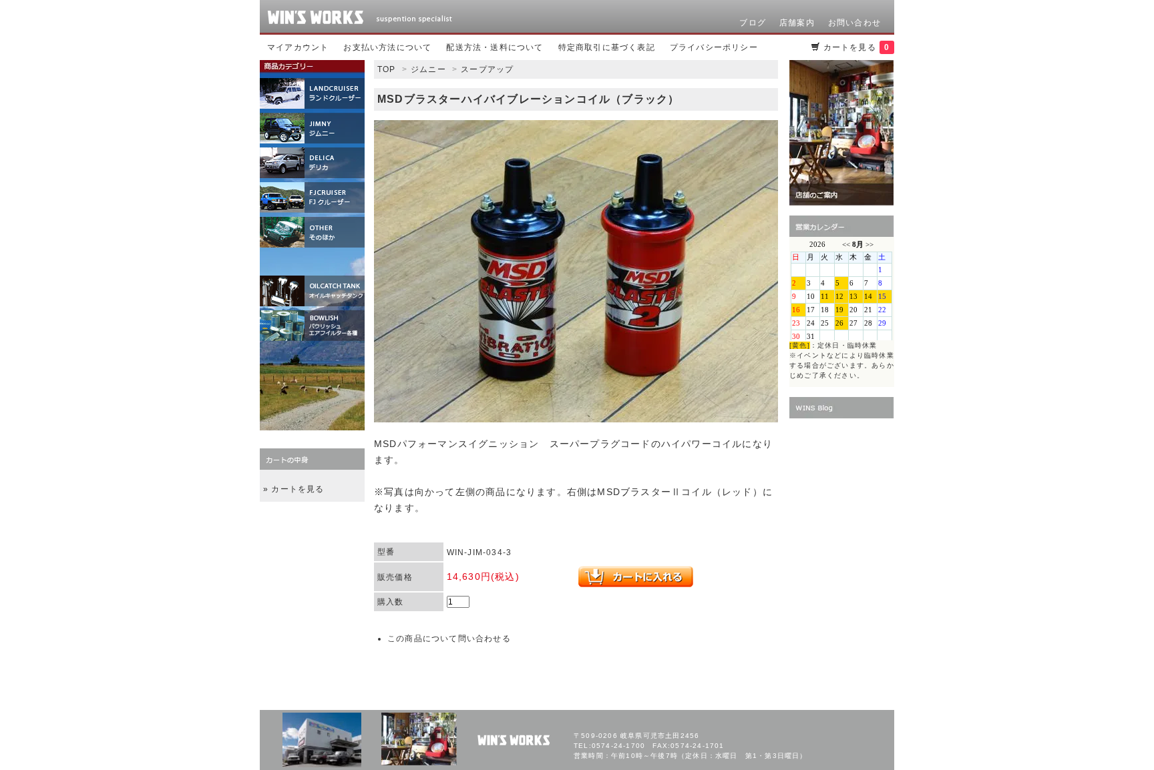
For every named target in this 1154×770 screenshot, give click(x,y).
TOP (386, 69)
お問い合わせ (854, 22)
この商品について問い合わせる (449, 638)
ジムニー (428, 69)
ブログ (752, 22)
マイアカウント (298, 47)
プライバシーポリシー (714, 47)
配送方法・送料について (494, 47)
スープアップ (487, 69)
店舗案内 (797, 22)
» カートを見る (294, 489)
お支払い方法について (387, 47)
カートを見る (856, 47)
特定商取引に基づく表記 (606, 47)
